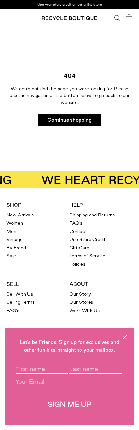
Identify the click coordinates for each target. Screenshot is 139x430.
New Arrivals (20, 214)
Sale (11, 255)
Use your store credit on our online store (69, 4)
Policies (77, 264)
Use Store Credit (88, 239)
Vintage (14, 239)
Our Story (80, 294)
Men (11, 231)
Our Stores (81, 302)
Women (14, 222)
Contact (78, 231)
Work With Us (85, 310)
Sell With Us (19, 294)
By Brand (16, 247)
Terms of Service (87, 255)
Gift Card (79, 247)
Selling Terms (20, 302)
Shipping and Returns (92, 214)
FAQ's (76, 222)
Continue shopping (69, 120)
